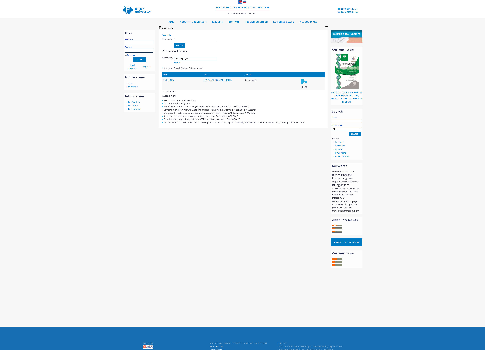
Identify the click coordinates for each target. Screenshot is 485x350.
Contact (233, 22)
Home (171, 22)
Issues (216, 22)
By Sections (340, 152)
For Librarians (134, 109)
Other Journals (342, 156)
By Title (338, 149)
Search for (167, 39)
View (130, 83)
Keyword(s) (167, 57)
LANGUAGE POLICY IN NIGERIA (218, 80)
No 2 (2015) (168, 80)
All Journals (308, 22)
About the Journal (192, 22)
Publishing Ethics (256, 22)
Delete (177, 62)
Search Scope (337, 125)
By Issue (339, 142)
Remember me (132, 55)
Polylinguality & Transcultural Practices (242, 10)
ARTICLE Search (216, 346)
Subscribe (133, 86)
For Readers (134, 102)
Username (129, 39)
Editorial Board (283, 22)
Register (146, 66)
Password (128, 47)
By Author (340, 145)
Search (334, 117)
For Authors (134, 105)
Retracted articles (346, 242)
